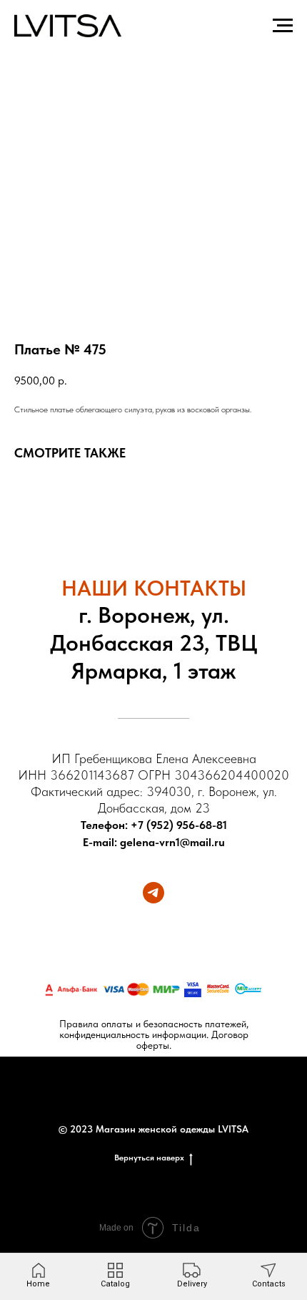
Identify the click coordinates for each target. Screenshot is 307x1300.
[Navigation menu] (283, 26)
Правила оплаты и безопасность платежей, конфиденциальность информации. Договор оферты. (153, 1034)
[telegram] (153, 892)
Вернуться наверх (149, 1158)
